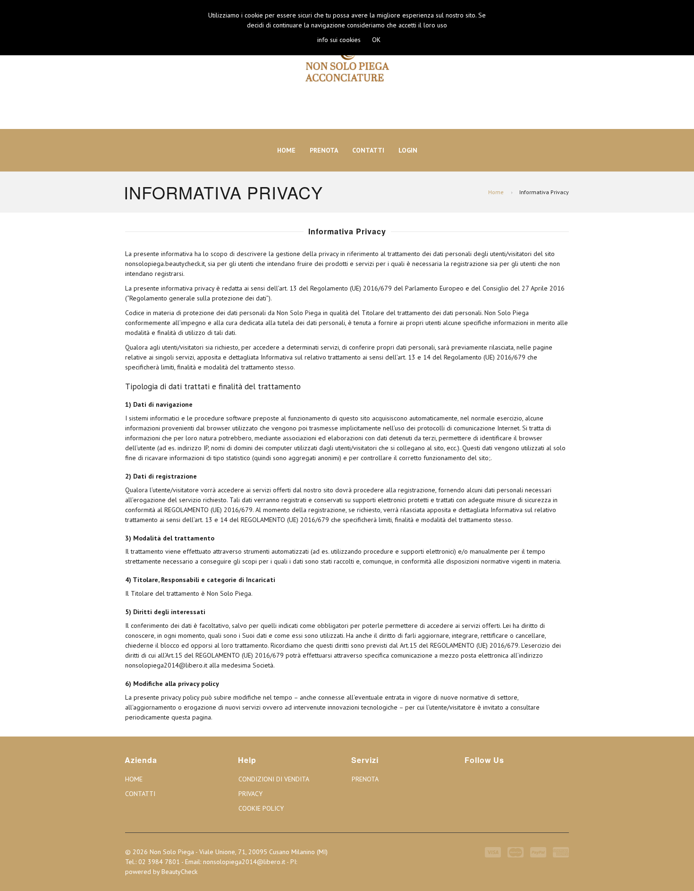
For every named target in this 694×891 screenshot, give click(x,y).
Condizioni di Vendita (273, 779)
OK (376, 39)
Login (407, 150)
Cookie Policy (261, 808)
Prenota (324, 150)
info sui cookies (339, 39)
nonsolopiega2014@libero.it (244, 861)
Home (286, 150)
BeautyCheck (179, 871)
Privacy (250, 793)
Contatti (368, 150)
